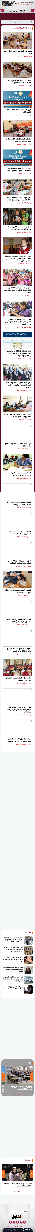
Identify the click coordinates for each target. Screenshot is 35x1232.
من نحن (26, 1226)
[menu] (33, 10)
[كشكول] (17, 1216)
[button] (18, 1094)
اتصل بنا (9, 1226)
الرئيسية (29, 21)
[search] (2, 10)
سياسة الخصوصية (17, 1226)
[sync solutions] (26, 1230)
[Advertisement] (18, 783)
